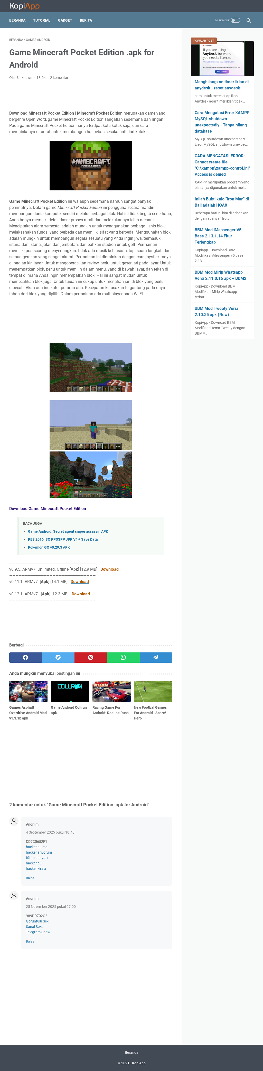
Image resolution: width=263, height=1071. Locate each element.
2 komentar (59, 78)
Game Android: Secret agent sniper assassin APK (68, 531)
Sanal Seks (34, 927)
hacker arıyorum (39, 852)
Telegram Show (38, 932)
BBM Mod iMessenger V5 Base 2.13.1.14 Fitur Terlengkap (218, 236)
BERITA (86, 20)
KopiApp (139, 1063)
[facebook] (25, 657)
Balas (30, 878)
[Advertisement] (91, 94)
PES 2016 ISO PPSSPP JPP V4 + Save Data (63, 539)
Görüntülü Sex (37, 921)
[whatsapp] (123, 657)
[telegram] (156, 657)
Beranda (17, 20)
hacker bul (34, 863)
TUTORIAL (41, 20)
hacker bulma (37, 847)
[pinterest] (90, 657)
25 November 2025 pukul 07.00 (51, 906)
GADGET (65, 20)
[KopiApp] (27, 6)
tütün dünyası (37, 858)
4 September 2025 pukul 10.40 (50, 832)
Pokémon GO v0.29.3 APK (49, 547)
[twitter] (58, 657)
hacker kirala (36, 868)
